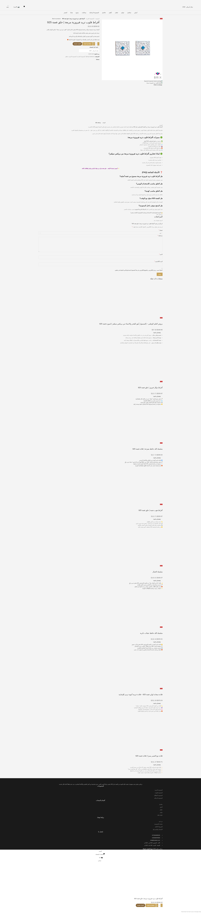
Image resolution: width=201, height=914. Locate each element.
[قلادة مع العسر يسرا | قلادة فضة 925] (139, 731)
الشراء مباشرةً (140, 905)
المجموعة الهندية (159, 792)
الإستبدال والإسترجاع (158, 829)
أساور (161, 807)
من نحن (161, 821)
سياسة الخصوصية (158, 824)
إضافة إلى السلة (150, 905)
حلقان (161, 809)
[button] (157, 764)
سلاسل (161, 804)
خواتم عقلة (160, 815)
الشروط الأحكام (159, 826)
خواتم (161, 812)
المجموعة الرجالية (158, 798)
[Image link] (100, 780)
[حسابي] (21, 7)
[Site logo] (194, 7)
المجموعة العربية (159, 790)
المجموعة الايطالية (158, 795)
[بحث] (6, 7)
